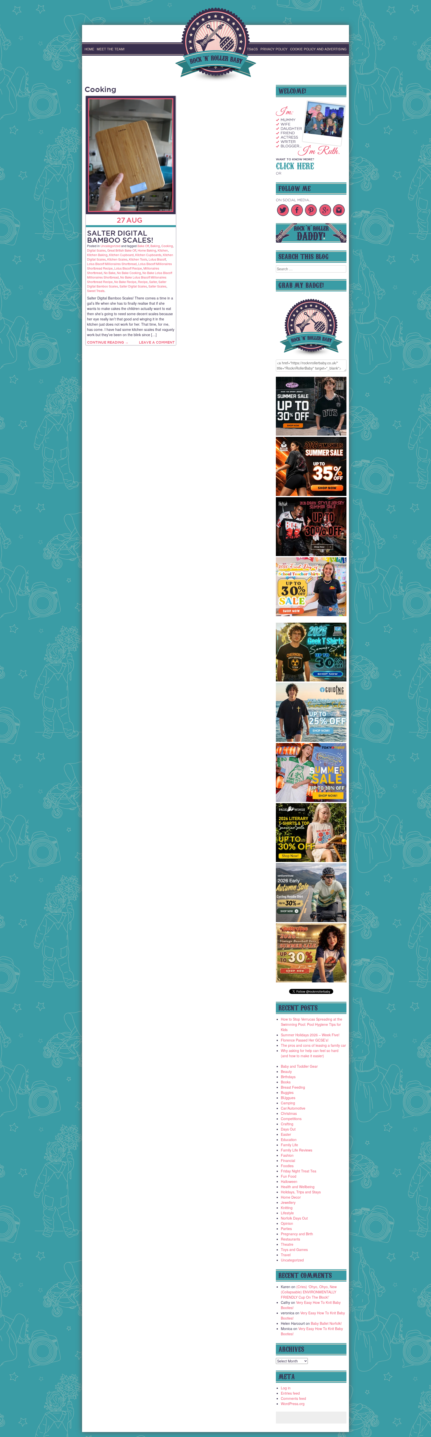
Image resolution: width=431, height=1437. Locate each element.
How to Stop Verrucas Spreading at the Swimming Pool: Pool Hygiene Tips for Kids (311, 1024)
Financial (288, 1160)
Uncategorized (110, 246)
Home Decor (291, 1197)
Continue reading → (107, 342)
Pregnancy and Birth (297, 1233)
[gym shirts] (311, 494)
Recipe (143, 282)
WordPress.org (293, 1403)
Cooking (167, 246)
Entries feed (290, 1393)
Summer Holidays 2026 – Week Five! (310, 1034)
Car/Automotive (293, 1108)
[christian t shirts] (311, 740)
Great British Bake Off (121, 250)
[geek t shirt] (311, 679)
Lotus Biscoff (157, 259)
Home (89, 49)
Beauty (286, 1071)
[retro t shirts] (311, 980)
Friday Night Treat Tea (298, 1170)
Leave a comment (157, 342)
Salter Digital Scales (133, 286)
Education (289, 1139)
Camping (288, 1102)
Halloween (289, 1181)
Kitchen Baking (97, 255)
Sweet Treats (96, 290)
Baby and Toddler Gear (299, 1066)
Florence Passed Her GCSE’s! (304, 1040)
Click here (295, 165)
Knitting (287, 1207)
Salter (153, 282)
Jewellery (288, 1202)
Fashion (287, 1155)
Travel (286, 1254)
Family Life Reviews (296, 1150)
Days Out (288, 1129)
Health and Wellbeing (298, 1186)
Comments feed (293, 1398)
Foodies (287, 1165)
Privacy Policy (274, 49)
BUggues (288, 1097)
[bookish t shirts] (311, 860)
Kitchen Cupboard (121, 255)
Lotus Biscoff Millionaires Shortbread (112, 264)
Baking (155, 246)
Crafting (287, 1123)
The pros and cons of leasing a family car (313, 1045)
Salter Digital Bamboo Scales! (120, 236)
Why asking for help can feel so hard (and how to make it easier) (309, 1053)
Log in (286, 1387)
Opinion (287, 1223)
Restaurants (290, 1239)
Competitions (291, 1118)
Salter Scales (157, 286)
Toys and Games (294, 1249)
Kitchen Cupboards (148, 255)
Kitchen (163, 250)
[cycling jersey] (311, 920)
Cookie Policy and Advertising (318, 49)
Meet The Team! (111, 49)
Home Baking (147, 250)
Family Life (289, 1144)
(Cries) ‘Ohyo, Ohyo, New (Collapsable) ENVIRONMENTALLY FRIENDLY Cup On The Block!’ (309, 1292)
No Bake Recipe (125, 282)
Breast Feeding (293, 1087)
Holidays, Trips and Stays (301, 1191)
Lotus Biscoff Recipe (128, 268)
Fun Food (288, 1176)
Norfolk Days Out (294, 1218)
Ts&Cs (252, 49)
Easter (286, 1134)
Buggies (287, 1092)
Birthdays (288, 1076)
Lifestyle (287, 1212)
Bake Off (143, 246)
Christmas (289, 1113)
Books (286, 1081)
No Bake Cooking (129, 273)
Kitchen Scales (117, 259)
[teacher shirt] (311, 614)
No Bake (109, 273)
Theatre (287, 1244)
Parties (286, 1228)
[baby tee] (311, 434)
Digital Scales (96, 250)
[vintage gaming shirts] (311, 554)
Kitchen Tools (138, 259)
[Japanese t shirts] (311, 800)
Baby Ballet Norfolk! (326, 1323)
